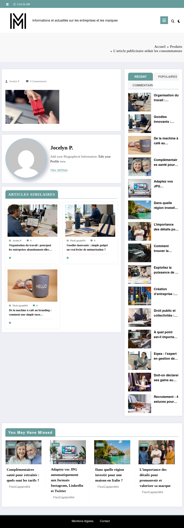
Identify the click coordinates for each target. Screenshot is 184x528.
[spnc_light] (179, 20)
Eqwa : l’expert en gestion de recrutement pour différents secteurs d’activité (165, 356)
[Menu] (164, 20)
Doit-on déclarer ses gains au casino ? (166, 377)
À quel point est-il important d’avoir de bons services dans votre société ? (166, 334)
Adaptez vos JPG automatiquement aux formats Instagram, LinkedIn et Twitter (166, 184)
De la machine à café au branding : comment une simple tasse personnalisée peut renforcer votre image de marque (30, 313)
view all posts (59, 170)
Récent (140, 76)
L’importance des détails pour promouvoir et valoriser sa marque (166, 227)
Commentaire (141, 85)
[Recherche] (173, 21)
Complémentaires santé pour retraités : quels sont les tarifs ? (166, 162)
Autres (11, 444)
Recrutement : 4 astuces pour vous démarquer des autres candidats (166, 399)
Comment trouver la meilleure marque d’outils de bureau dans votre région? (166, 248)
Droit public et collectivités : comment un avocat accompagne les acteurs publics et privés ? (165, 313)
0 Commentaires (38, 81)
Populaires (167, 76)
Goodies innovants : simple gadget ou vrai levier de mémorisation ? (87, 247)
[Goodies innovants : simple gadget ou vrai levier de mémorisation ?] (90, 220)
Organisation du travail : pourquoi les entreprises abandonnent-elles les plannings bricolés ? (30, 248)
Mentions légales (82, 521)
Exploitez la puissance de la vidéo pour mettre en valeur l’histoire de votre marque (166, 270)
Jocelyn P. (15, 81)
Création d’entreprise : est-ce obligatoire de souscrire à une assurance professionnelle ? (166, 291)
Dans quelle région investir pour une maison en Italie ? (166, 205)
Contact (105, 521)
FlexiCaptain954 (77, 240)
